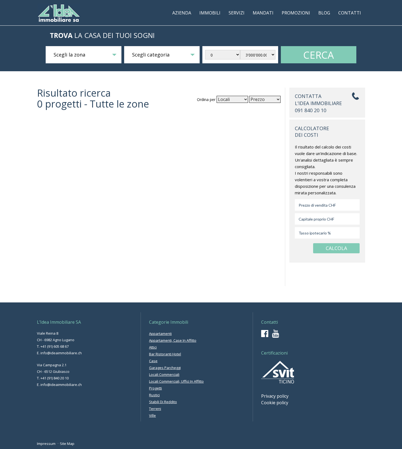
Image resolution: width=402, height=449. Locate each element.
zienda (181, 13)
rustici (154, 394)
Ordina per (206, 99)
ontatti (349, 13)
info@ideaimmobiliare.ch (61, 352)
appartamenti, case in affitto (172, 340)
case (153, 360)
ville (152, 415)
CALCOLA (336, 248)
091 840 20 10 (310, 110)
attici (153, 347)
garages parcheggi (165, 367)
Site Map (67, 443)
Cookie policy (274, 403)
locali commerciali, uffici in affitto (176, 381)
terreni (155, 408)
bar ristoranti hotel (165, 354)
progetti (155, 388)
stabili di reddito (163, 401)
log (324, 13)
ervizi (236, 13)
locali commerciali (164, 374)
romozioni (296, 13)
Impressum (46, 443)
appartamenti (160, 333)
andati (263, 13)
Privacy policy (275, 396)
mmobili (209, 13)
